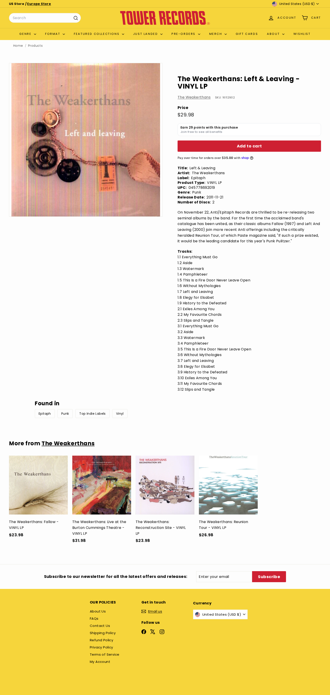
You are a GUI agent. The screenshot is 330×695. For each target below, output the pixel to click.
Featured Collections (97, 34)
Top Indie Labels (92, 413)
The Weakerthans (194, 97)
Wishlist (302, 34)
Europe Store (39, 4)
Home (18, 46)
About (274, 34)
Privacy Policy (101, 647)
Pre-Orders (184, 34)
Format (53, 34)
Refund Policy (101, 640)
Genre (26, 34)
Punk (65, 413)
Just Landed (146, 34)
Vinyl (120, 413)
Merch (216, 34)
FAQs (94, 618)
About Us (98, 611)
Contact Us (100, 625)
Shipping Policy (103, 632)
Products (35, 46)
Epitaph (45, 413)
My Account (100, 661)
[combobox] (45, 18)
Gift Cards (247, 34)
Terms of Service (104, 654)
